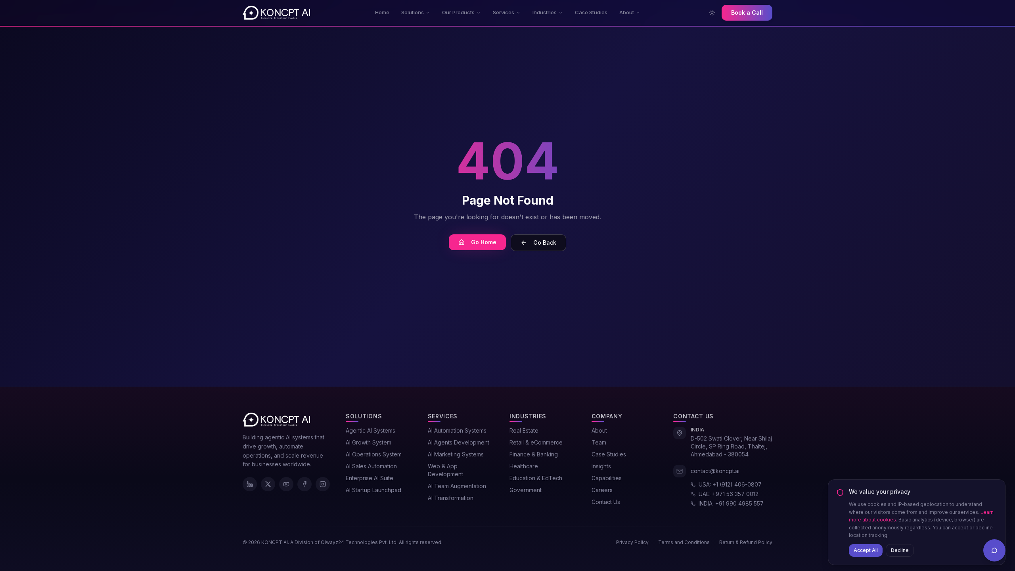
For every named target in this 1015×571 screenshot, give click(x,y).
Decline (900, 550)
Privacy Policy (632, 542)
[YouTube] (286, 484)
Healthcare (523, 466)
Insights (601, 466)
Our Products (458, 12)
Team (599, 442)
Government (525, 490)
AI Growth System (368, 442)
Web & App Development (445, 470)
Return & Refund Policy (745, 542)
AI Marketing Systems (456, 454)
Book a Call (747, 12)
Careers (602, 490)
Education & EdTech (535, 478)
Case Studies (591, 12)
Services (503, 12)
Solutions (412, 12)
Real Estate (523, 430)
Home (382, 12)
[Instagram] (323, 484)
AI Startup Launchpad (373, 490)
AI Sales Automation (371, 466)
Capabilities (607, 478)
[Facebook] (304, 484)
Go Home (483, 242)
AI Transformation (450, 497)
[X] (268, 484)
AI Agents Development (458, 442)
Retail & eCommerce (536, 442)
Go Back (544, 242)
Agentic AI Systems (370, 430)
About (626, 12)
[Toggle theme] (712, 12)
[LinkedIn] (250, 484)
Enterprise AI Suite (369, 478)
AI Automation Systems (457, 430)
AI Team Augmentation (457, 486)
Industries (544, 12)
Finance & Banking (533, 454)
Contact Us (606, 501)
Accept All (866, 550)
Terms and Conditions (684, 542)
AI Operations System (374, 454)
